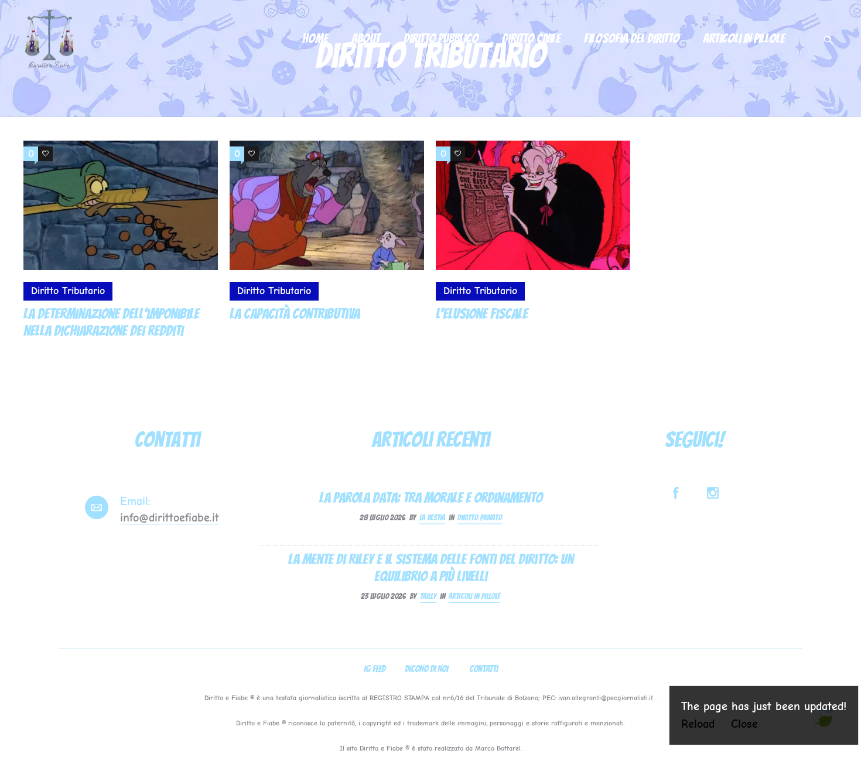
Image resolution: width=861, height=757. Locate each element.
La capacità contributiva (295, 314)
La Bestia (432, 517)
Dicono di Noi (426, 669)
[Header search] (828, 37)
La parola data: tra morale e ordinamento (430, 497)
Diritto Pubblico (441, 38)
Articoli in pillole (744, 38)
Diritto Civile (531, 38)
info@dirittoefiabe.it (169, 517)
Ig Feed (374, 669)
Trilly (428, 596)
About (365, 38)
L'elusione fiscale (482, 314)
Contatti (483, 669)
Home (315, 38)
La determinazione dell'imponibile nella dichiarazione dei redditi (111, 322)
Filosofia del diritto (631, 38)
